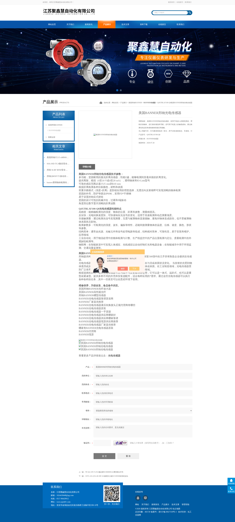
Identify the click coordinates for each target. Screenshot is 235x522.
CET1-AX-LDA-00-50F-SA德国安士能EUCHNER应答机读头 (106, 476)
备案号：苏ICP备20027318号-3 (164, 512)
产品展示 (107, 24)
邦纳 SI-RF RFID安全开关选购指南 (58, 170)
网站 (137, 504)
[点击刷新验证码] (120, 443)
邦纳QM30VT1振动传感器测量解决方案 (58, 176)
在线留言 (180, 2)
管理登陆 (185, 504)
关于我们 (70, 24)
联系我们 (188, 2)
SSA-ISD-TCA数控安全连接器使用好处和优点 (58, 164)
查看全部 (51, 137)
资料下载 (144, 24)
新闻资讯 (88, 24)
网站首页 (52, 24)
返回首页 (171, 2)
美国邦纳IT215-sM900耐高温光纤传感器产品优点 (58, 157)
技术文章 (125, 24)
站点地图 (176, 509)
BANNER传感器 (55, 130)
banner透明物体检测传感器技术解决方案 (58, 182)
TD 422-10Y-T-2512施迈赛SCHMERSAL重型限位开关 (104, 472)
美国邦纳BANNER (135, 103)
